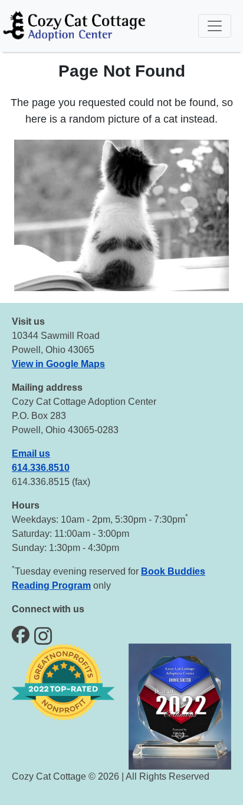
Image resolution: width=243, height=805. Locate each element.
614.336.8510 (41, 468)
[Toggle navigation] (214, 26)
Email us (31, 453)
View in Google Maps (58, 364)
